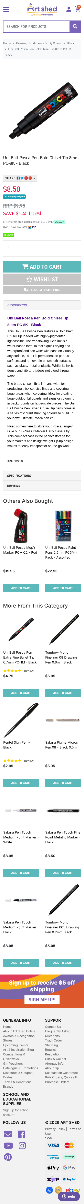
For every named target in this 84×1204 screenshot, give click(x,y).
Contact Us (53, 1027)
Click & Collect (55, 1059)
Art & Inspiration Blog (18, 1050)
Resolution (53, 1054)
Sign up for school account (16, 1112)
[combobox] (42, 26)
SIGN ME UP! (42, 999)
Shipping (51, 1045)
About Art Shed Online (19, 1031)
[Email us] (10, 1135)
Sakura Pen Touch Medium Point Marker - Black (21, 927)
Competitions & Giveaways (14, 1056)
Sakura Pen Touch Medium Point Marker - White (21, 837)
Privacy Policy (55, 1129)
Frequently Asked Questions (58, 1033)
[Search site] (75, 26)
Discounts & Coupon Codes (18, 1075)
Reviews (13, 486)
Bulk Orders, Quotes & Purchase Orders (61, 1079)
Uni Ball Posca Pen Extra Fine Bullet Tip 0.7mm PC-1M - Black (20, 657)
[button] (42, 279)
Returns (50, 1050)
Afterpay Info (54, 1063)
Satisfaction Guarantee (61, 1073)
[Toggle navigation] (6, 9)
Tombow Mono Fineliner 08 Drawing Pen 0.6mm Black (61, 657)
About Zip (52, 1068)
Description (17, 305)
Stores (8, 1040)
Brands (8, 1086)
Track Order (53, 1040)
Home (7, 1027)
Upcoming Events (15, 1045)
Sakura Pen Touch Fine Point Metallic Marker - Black (63, 837)
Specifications (19, 476)
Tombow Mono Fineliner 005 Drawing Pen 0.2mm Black (62, 927)
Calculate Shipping (44, 290)
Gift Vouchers (13, 1063)
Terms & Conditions (17, 1082)
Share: (11, 178)
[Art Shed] (42, 9)
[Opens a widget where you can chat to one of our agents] (68, 1197)
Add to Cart (45, 266)
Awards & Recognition (19, 1036)
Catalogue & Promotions (20, 1068)
